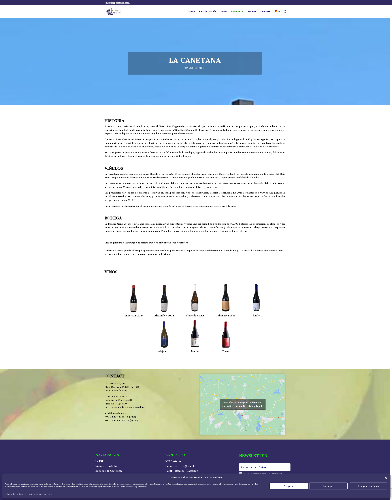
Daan (225, 351)
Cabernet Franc (225, 315)
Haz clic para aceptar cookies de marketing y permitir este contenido (242, 404)
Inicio (192, 11)
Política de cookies (14, 494)
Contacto (265, 11)
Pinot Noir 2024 (134, 315)
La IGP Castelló (208, 11)
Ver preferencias (368, 486)
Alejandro (164, 351)
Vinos (224, 11)
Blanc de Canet (195, 315)
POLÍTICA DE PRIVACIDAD (38, 494)
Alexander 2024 (164, 315)
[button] (385, 477)
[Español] (277, 14)
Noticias (251, 11)
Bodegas (235, 11)
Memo (195, 351)
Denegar (328, 486)
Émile (256, 315)
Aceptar (289, 486)
